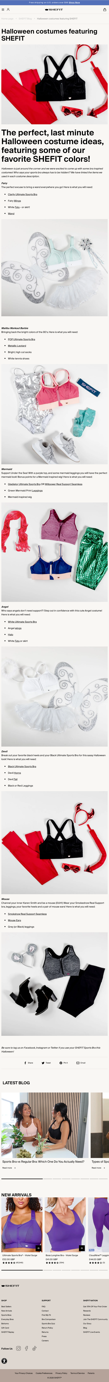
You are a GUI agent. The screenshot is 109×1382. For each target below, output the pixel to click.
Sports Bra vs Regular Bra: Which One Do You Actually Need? (43, 1161)
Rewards (87, 1311)
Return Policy (47, 1328)
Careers (45, 1340)
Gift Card (5, 1328)
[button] (3, 9)
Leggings (37, 491)
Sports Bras (6, 1315)
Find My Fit (46, 1315)
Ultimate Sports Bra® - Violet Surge (19, 1255)
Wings (17, 201)
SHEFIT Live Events (91, 1332)
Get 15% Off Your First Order (95, 1306)
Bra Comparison (49, 1319)
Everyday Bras (7, 1319)
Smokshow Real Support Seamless (27, 914)
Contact (45, 1311)
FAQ (43, 1306)
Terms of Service (77, 1373)
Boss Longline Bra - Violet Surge (62, 1255)
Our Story (87, 1323)
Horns (17, 773)
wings (18, 628)
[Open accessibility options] (4, 1361)
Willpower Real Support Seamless (63, 484)
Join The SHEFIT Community (95, 1319)
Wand (11, 214)
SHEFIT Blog (25, 19)
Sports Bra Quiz (48, 1323)
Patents (91, 1373)
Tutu (17, 207)
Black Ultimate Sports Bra (22, 767)
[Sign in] (8, 9)
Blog (85, 1328)
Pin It (66, 1063)
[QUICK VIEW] (38, 1248)
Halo (10, 635)
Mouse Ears (14, 920)
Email (83, 1063)
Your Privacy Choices (24, 1373)
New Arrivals (6, 1311)
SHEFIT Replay (7, 1332)
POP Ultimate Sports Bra (21, 339)
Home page (7, 19)
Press (44, 1336)
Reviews (86, 1315)
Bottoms (5, 1323)
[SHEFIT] (54, 9)
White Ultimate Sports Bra (22, 622)
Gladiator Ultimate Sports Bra (24, 484)
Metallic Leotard (17, 346)
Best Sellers (6, 1306)
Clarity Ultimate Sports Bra (22, 194)
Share (30, 1063)
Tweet (48, 1063)
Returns (45, 1332)
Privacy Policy (61, 1373)
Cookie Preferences (44, 1373)
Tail (15, 779)
